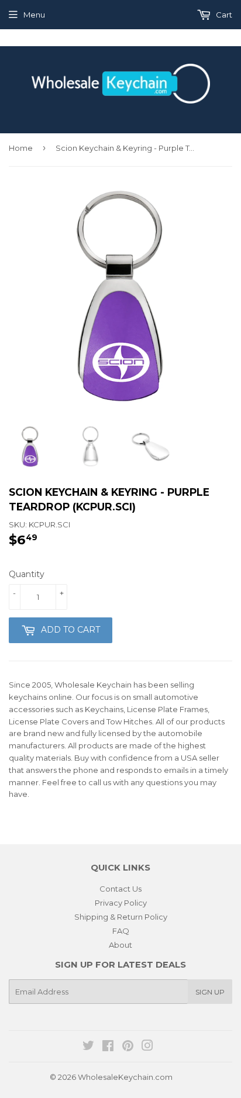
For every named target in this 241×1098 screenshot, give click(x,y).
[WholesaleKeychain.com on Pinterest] (128, 1047)
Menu (34, 14)
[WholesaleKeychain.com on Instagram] (147, 1047)
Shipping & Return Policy (120, 916)
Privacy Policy (121, 902)
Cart (223, 14)
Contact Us (120, 888)
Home (21, 148)
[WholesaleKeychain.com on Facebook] (108, 1047)
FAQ (120, 930)
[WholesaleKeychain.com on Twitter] (88, 1047)
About (120, 944)
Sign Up (210, 991)
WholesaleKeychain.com (125, 1077)
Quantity (26, 574)
